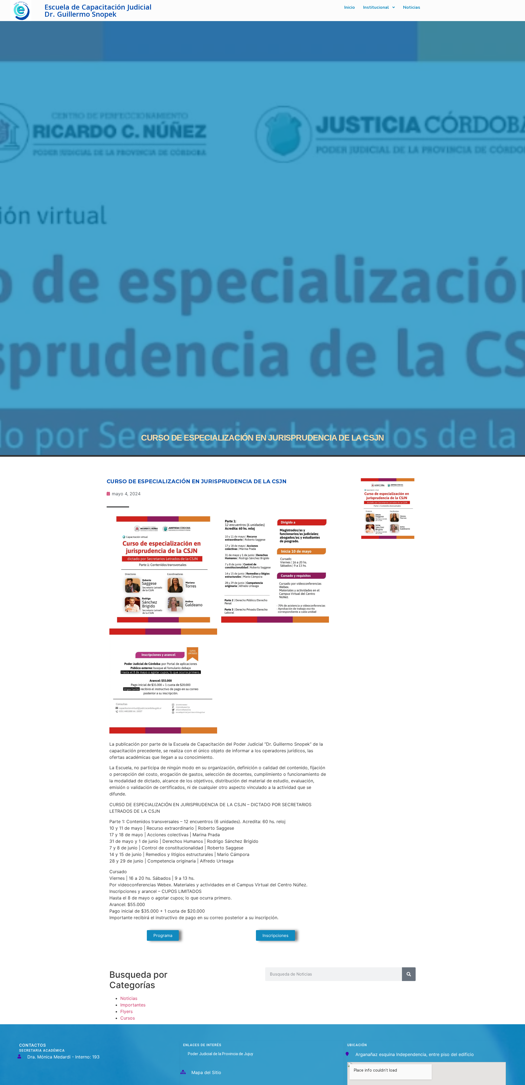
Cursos (127, 1018)
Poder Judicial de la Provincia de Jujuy (220, 1054)
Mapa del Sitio (206, 1072)
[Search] (409, 974)
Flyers (126, 1011)
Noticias (128, 998)
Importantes (132, 1005)
